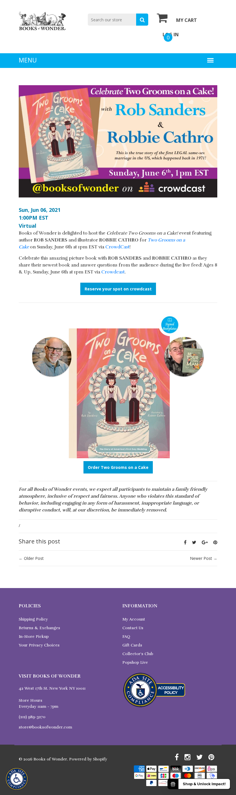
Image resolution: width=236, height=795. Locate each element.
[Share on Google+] (205, 542)
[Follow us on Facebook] (185, 542)
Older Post (34, 558)
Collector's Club (137, 653)
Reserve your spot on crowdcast (118, 289)
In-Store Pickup (34, 636)
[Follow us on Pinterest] (215, 542)
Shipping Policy (33, 619)
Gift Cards (132, 645)
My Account (133, 619)
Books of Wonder (50, 759)
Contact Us (132, 627)
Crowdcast (113, 272)
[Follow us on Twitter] (194, 542)
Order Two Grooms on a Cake (118, 467)
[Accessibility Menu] (16, 779)
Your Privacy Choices (39, 645)
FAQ (126, 636)
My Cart (186, 20)
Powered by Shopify (88, 759)
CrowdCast (117, 247)
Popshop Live (135, 662)
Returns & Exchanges (39, 627)
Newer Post (201, 558)
